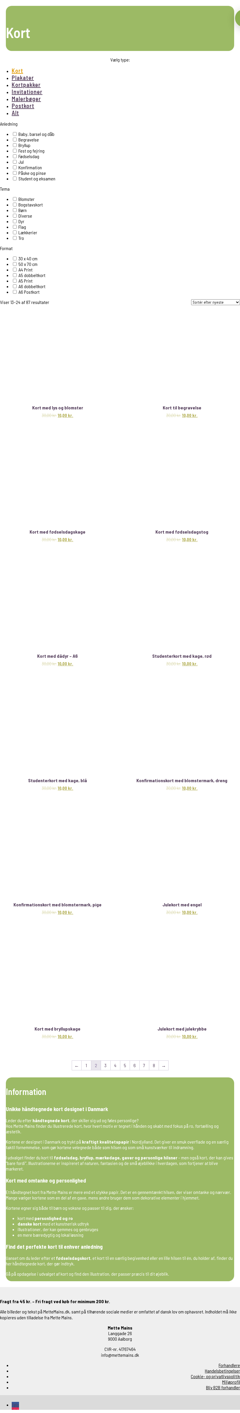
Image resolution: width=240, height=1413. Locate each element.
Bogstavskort (30, 204)
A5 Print (25, 280)
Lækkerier (27, 232)
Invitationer (27, 91)
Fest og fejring (31, 150)
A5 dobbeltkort (31, 275)
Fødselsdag (28, 156)
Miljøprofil (231, 1382)
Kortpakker (26, 84)
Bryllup (24, 145)
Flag (22, 227)
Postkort (23, 105)
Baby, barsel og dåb (36, 134)
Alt (15, 112)
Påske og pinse (32, 173)
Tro (21, 238)
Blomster (26, 199)
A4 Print (25, 269)
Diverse (25, 215)
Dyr (21, 221)
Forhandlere (229, 1365)
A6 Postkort (29, 292)
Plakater (23, 77)
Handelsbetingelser (222, 1370)
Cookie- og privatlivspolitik (215, 1376)
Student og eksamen (36, 178)
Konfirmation (30, 167)
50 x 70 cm (27, 264)
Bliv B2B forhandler (223, 1387)
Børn (22, 210)
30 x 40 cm (27, 258)
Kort (17, 70)
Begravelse (28, 139)
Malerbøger (26, 98)
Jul (21, 162)
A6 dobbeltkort (31, 286)
